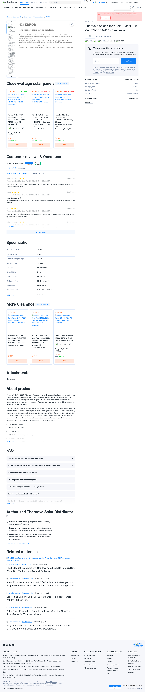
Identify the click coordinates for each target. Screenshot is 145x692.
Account (137, 2)
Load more (10, 227)
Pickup (109, 659)
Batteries (39, 7)
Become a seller (126, 2)
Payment (110, 662)
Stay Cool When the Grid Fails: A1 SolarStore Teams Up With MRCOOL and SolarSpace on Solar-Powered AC (34, 676)
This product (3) (38, 173)
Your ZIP (132, 7)
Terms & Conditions (51, 682)
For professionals (112, 2)
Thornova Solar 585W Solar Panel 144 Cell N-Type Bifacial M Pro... (29, 181)
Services (34, 2)
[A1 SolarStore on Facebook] (4, 645)
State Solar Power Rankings (134, 662)
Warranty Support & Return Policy (113, 669)
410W (48, 17)
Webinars (131, 673)
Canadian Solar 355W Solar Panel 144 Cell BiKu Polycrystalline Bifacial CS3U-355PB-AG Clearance (41, 340)
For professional (89, 655)
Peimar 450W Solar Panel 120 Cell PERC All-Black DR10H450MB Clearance (64, 338)
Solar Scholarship (134, 670)
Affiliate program (90, 668)
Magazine (43, 2)
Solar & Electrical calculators (134, 656)
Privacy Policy (110, 72)
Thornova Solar (38, 17)
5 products (61, 83)
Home (9, 17)
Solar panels (17, 17)
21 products (41, 304)
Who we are (75, 655)
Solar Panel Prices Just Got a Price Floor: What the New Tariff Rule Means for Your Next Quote (34, 671)
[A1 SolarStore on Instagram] (10, 645)
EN (93, 2)
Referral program (90, 665)
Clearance (27, 17)
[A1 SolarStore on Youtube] (13, 645)
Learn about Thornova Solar (17, 544)
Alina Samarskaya (14, 564)
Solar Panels (16, 7)
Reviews (73, 659)
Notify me (128, 61)
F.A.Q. (108, 674)
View (17, 145)
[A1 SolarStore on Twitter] (7, 645)
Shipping (110, 655)
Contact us (74, 662)
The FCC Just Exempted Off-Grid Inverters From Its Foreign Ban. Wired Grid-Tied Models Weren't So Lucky (34, 656)
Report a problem (113, 665)
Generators (54, 7)
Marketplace (24, 2)
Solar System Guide (134, 666)
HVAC (46, 7)
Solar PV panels (27, 607)
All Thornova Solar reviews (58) (18, 173)
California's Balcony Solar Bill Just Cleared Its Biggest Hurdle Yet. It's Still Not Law (31, 666)
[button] (11, 22)
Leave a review (41, 232)
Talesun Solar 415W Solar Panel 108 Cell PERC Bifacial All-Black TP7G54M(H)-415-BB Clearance (16, 119)
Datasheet (89, 102)
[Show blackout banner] (87, 2)
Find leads (87, 659)
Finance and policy (27, 578)
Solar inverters (26, 564)
